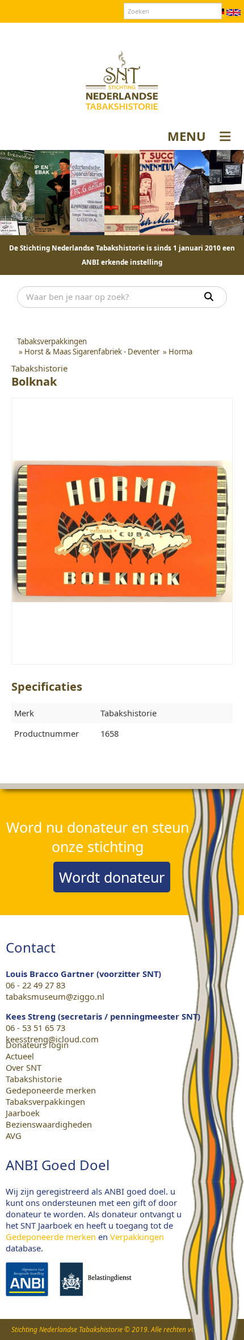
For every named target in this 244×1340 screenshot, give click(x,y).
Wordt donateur (112, 877)
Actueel (20, 1056)
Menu (186, 135)
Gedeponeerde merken (51, 1090)
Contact (118, 33)
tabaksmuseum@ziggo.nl (55, 996)
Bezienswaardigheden (49, 1124)
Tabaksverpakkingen (45, 1101)
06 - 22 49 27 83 (35, 985)
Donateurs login (173, 33)
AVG (14, 1135)
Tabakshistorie (34, 1078)
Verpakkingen (137, 1236)
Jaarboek (23, 1112)
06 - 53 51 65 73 (35, 1027)
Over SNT (77, 33)
